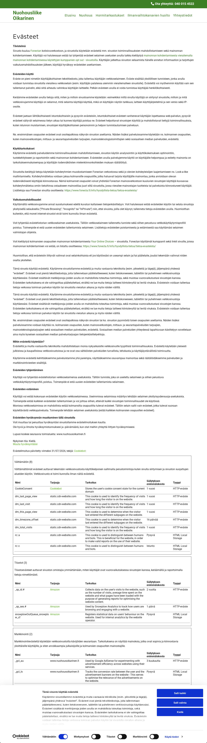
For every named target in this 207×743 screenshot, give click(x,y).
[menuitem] (70, 15)
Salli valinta (180, 702)
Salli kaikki (180, 693)
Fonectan (36, 50)
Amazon (55, 589)
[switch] (96, 736)
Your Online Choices (102, 241)
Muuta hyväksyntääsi (25, 444)
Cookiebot (80, 450)
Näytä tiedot (172, 736)
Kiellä (180, 712)
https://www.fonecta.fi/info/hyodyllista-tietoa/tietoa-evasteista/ (101, 190)
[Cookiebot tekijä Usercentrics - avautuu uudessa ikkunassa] (21, 736)
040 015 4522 (184, 4)
